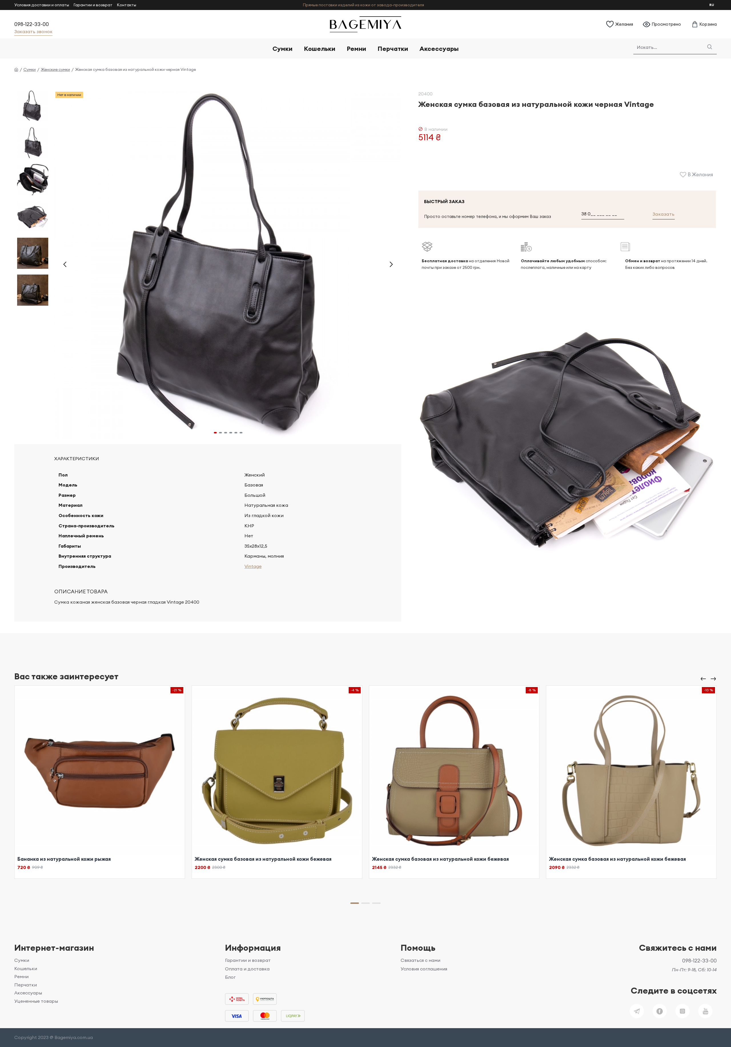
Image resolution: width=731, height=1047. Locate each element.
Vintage (253, 566)
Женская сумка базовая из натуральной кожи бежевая (263, 859)
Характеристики (76, 458)
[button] (64, 264)
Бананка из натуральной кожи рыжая (64, 859)
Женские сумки (55, 69)
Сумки (29, 69)
